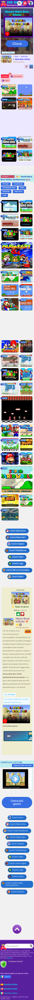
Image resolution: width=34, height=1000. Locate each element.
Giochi (5, 76)
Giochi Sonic (17, 817)
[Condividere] (31, 67)
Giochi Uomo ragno (17, 863)
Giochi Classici (17, 544)
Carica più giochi (17, 802)
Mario (22, 188)
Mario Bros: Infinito (10, 993)
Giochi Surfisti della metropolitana (14, 884)
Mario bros (18, 191)
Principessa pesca (9, 188)
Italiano (7, 977)
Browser (6, 184)
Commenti (16, 76)
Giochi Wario (17, 576)
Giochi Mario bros (17, 531)
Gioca (17, 44)
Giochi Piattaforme (17, 550)
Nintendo (6, 191)
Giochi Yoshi (17, 557)
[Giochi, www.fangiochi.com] (12, 3)
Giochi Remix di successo (17, 570)
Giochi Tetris (17, 876)
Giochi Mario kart (17, 537)
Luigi (4, 195)
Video (6, 81)
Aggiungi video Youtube (22, 765)
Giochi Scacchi (17, 892)
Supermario (18, 184)
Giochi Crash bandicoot (17, 831)
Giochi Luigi (17, 563)
